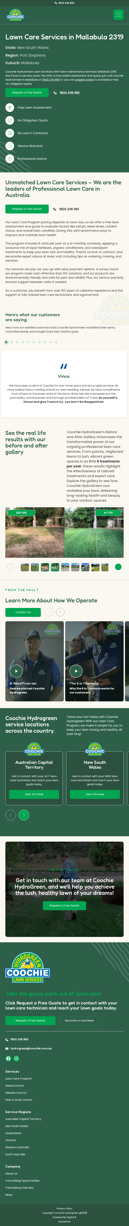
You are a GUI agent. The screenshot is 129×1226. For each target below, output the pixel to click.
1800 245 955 (51, 80)
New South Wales (16, 1126)
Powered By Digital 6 (64, 1217)
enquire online (84, 80)
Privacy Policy (64, 1208)
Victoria (10, 1140)
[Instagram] (16, 1059)
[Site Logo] (15, 15)
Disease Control (15, 1093)
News (8, 1195)
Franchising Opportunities (22, 1181)
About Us (11, 1173)
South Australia (15, 1154)
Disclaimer (64, 1221)
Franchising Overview (19, 1188)
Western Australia (17, 1147)
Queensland (13, 1133)
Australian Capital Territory (23, 1119)
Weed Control (14, 1086)
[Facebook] (8, 1059)
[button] (6, 342)
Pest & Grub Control (18, 1100)
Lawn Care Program (18, 1079)
